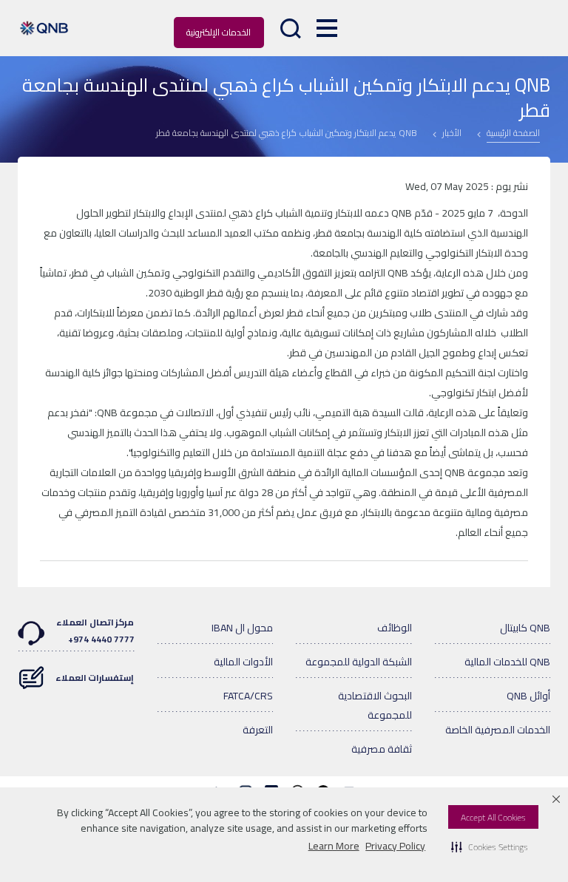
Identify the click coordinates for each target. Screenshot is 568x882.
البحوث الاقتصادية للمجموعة (375, 705)
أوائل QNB (528, 695)
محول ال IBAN (242, 627)
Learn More (333, 845)
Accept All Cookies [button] (493, 817)
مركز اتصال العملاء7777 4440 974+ (95, 631)
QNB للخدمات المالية (507, 661)
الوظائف (394, 627)
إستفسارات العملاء (95, 677)
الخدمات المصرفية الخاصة (497, 729)
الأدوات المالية (243, 661)
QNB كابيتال (525, 627)
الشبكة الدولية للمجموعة (358, 661)
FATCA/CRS (248, 695)
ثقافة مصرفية (381, 749)
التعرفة (258, 729)
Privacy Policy (395, 845)
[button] (489, 846)
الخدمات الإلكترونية (218, 32)
